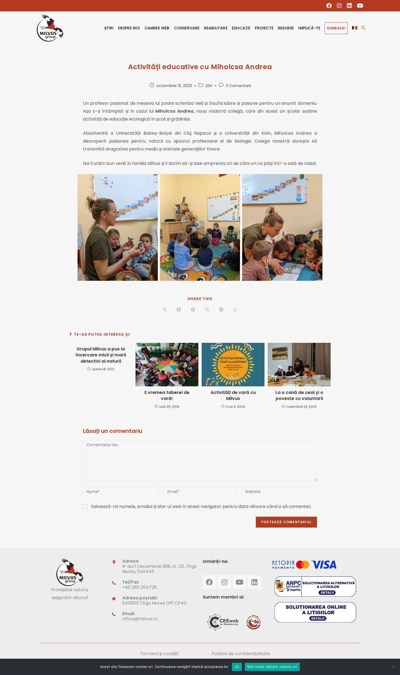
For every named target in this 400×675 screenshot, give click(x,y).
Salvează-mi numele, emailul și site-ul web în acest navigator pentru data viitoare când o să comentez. (201, 506)
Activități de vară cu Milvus (233, 396)
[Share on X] (164, 310)
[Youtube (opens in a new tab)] (359, 5)
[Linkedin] (254, 582)
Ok (237, 666)
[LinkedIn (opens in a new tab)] (349, 5)
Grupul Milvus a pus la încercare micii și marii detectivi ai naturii (101, 355)
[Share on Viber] (207, 310)
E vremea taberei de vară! (166, 396)
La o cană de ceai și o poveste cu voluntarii (299, 396)
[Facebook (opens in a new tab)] (329, 5)
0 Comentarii (238, 85)
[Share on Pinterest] (192, 310)
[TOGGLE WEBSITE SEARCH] (363, 28)
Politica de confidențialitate (241, 654)
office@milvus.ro (140, 619)
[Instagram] (224, 582)
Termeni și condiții (159, 654)
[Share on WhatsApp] (235, 310)
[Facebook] (209, 582)
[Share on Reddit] (221, 310)
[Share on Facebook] (178, 310)
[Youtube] (239, 582)
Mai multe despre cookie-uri (272, 666)
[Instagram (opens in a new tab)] (339, 5)
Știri (208, 85)
